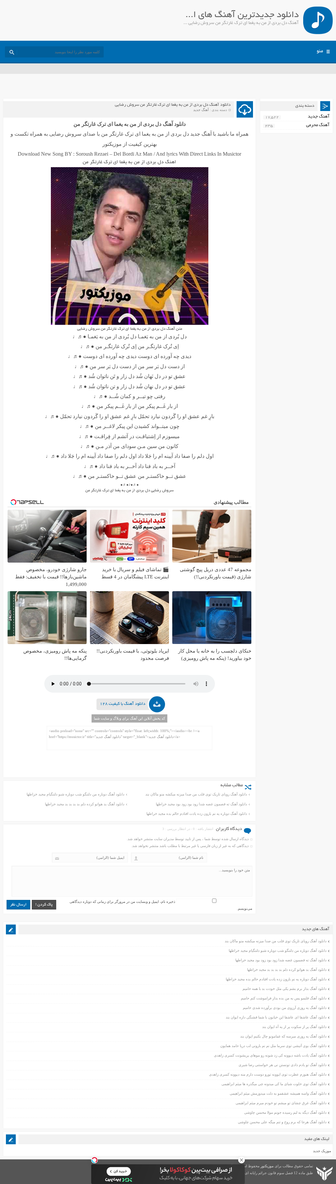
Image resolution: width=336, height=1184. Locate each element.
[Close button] (241, 1160)
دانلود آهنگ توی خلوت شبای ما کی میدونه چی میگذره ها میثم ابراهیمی (273, 1084)
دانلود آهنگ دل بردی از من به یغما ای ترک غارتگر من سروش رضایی (173, 105)
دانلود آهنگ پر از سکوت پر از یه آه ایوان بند (294, 1027)
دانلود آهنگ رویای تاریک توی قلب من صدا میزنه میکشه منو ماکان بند (196, 794)
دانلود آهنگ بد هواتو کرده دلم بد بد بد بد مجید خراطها (84, 804)
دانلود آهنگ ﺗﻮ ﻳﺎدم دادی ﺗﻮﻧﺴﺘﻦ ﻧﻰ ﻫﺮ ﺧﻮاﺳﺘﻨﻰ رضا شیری (282, 1065)
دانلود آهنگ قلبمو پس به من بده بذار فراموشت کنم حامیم (283, 998)
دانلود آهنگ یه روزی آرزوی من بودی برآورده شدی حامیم (284, 1008)
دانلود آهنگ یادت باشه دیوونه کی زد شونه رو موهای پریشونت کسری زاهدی (270, 1055)
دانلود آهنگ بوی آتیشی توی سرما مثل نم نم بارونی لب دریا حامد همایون (273, 1046)
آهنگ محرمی (317, 125)
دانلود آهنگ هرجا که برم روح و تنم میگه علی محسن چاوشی (282, 1122)
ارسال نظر (18, 905)
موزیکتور (267, 1166)
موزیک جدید (322, 1151)
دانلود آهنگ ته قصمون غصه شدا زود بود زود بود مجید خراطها (201, 804)
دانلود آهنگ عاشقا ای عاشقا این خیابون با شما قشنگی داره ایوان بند (276, 1017)
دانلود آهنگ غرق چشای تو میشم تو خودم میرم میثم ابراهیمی (281, 1103)
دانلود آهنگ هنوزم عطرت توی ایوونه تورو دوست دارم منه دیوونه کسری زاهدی (267, 1074)
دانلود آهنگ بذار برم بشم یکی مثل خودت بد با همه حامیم (284, 989)
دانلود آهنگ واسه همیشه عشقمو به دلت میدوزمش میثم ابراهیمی (278, 1093)
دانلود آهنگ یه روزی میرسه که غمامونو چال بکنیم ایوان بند (283, 1036)
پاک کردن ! (43, 905)
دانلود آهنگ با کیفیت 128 (122, 704)
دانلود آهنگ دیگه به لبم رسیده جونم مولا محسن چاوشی (285, 1112)
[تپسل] (94, 1160)
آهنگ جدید (201, 110)
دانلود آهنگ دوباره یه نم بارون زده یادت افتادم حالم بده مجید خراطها (196, 813)
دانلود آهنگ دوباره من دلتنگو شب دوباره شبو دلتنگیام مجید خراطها (75, 794)
